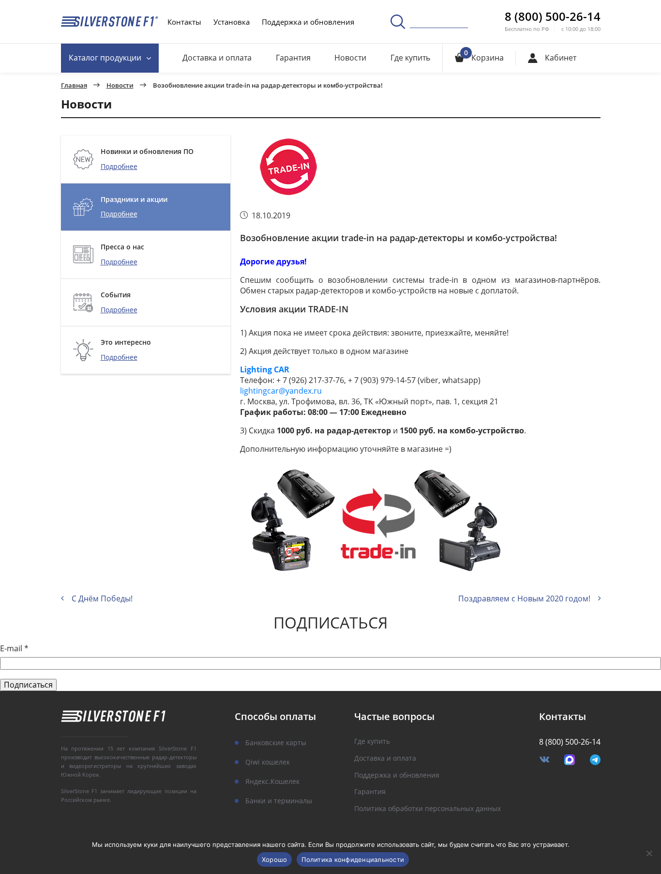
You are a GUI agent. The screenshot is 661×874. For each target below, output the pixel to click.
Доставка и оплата (217, 57)
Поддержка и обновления (308, 22)
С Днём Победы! (102, 598)
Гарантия (293, 57)
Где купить (410, 57)
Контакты (184, 22)
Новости (350, 57)
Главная (74, 86)
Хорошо (274, 859)
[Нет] (649, 853)
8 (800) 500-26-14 (553, 16)
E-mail (14, 648)
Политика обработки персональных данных (427, 809)
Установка (231, 22)
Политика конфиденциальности (352, 859)
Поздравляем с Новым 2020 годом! (524, 598)
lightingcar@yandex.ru (281, 390)
